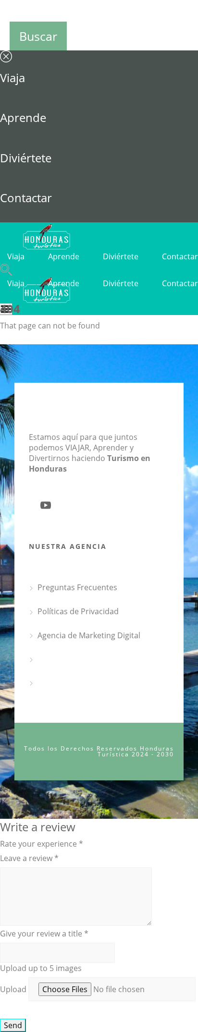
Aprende (23, 117)
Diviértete (25, 158)
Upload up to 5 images (41, 968)
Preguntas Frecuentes (77, 587)
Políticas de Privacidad (78, 611)
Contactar (26, 198)
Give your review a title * (44, 933)
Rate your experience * (41, 843)
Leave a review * (29, 858)
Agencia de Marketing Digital (88, 635)
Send (13, 1025)
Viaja (12, 77)
